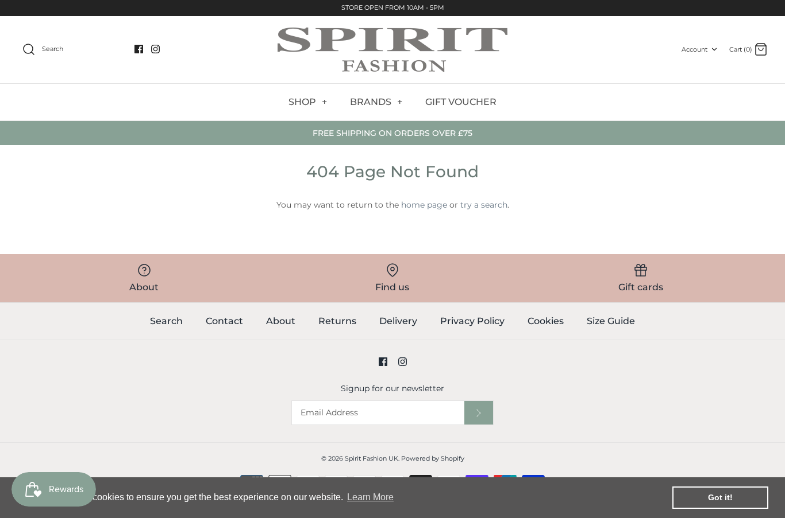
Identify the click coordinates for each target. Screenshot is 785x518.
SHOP (307, 101)
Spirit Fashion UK (371, 458)
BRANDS (376, 101)
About (280, 321)
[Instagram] (155, 49)
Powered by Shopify (432, 458)
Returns (337, 321)
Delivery (398, 321)
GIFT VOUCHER (461, 101)
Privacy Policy (472, 321)
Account (694, 49)
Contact (224, 321)
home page (424, 205)
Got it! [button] (720, 497)
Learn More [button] (370, 497)
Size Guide (611, 321)
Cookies (546, 321)
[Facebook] (138, 49)
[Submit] (478, 412)
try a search (483, 205)
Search (166, 321)
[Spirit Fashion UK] (392, 50)
